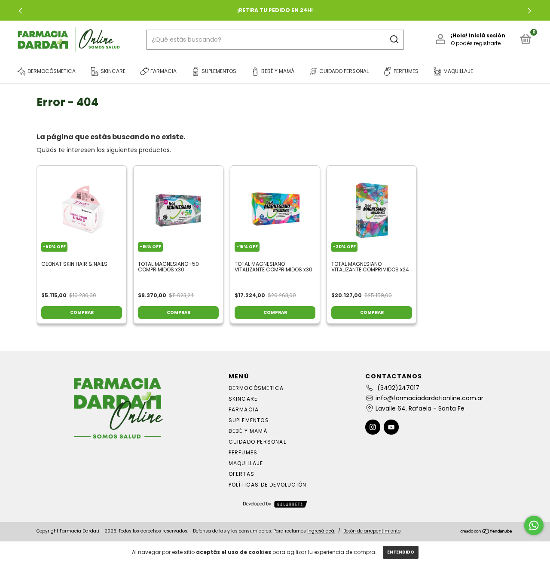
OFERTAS (241, 474)
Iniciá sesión (487, 35)
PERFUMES (243, 452)
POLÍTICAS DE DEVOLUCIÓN (268, 484)
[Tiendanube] (486, 532)
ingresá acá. (321, 531)
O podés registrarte (476, 43)
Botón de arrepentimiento (371, 531)
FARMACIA (244, 409)
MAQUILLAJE (246, 463)
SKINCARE (243, 398)
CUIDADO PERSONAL (257, 441)
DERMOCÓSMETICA (256, 388)
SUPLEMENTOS (249, 420)
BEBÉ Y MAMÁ (248, 431)
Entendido (400, 552)
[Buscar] (394, 39)
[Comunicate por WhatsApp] (534, 525)
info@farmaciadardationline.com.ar (429, 398)
